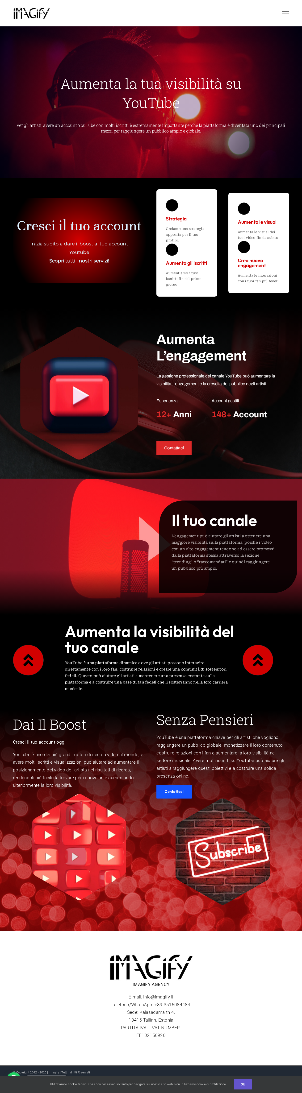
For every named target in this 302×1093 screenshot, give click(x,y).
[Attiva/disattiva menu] (285, 13)
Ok (243, 1084)
